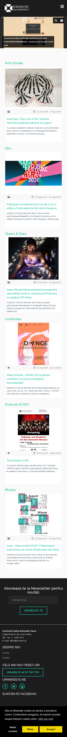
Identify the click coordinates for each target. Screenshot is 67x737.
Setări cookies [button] (12, 729)
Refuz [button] (30, 729)
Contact (6, 657)
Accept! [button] (51, 729)
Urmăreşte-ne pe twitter (23, 672)
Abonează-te (33, 610)
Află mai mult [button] (45, 719)
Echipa (5, 653)
